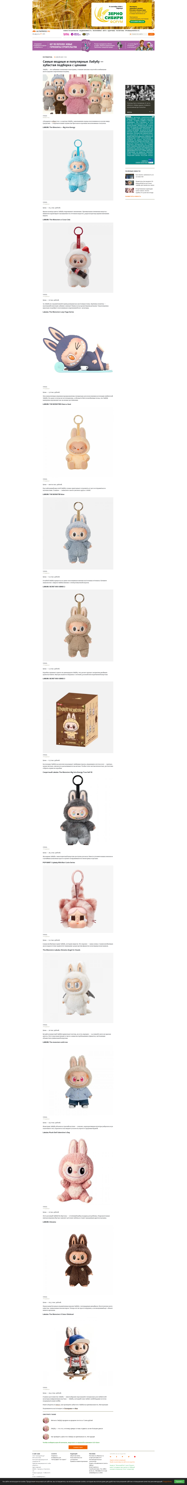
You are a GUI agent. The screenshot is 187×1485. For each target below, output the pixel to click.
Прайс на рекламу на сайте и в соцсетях (122, 1462)
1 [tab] (149, 111)
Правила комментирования (79, 1461)
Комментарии (78, 1447)
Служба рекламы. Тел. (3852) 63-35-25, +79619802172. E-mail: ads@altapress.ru (98, 1471)
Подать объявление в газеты (98, 1463)
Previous (127, 93)
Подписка (54, 1456)
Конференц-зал (56, 1457)
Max (76, 1408)
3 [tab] (152, 111)
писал (58, 1405)
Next (153, 93)
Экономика (97, 31)
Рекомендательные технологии (95, 1460)
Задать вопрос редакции (118, 1460)
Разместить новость (133, 196)
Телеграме (68, 1408)
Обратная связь (75, 1456)
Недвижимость (85, 31)
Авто (105, 31)
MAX (101, 1473)
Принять (179, 1481)
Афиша (91, 1465)
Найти (151, 34)
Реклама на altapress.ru (96, 1456)
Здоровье (111, 31)
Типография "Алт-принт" (59, 1459)
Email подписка (93, 1467)
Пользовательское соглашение (76, 1458)
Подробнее (167, 1481)
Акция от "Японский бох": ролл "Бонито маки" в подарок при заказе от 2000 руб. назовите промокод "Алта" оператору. (122, 1467)
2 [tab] (150, 111)
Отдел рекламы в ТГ (95, 1457)
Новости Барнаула (70, 31)
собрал (54, 121)
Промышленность (132, 31)
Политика (120, 31)
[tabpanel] (140, 100)
